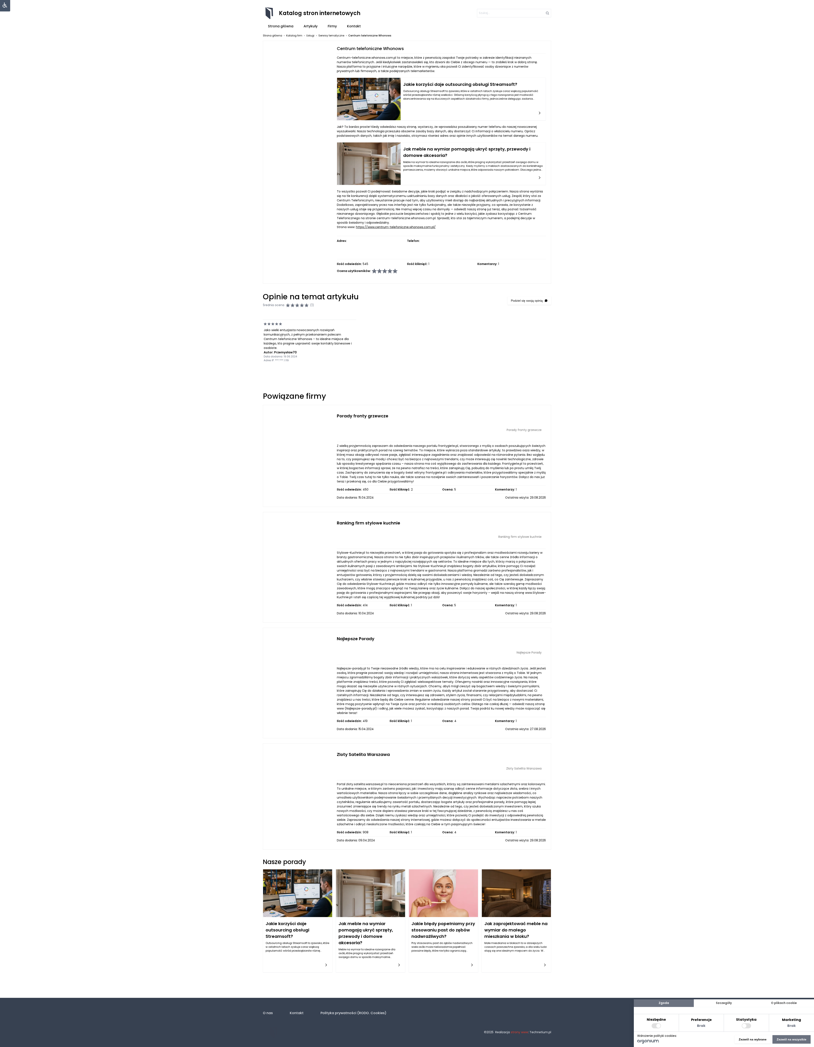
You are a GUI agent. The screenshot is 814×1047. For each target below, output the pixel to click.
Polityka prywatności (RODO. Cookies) (353, 1013)
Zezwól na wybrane (753, 1039)
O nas (268, 1013)
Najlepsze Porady (355, 639)
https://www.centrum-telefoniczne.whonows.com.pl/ (396, 227)
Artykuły (311, 26)
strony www (519, 1032)
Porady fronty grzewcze (362, 416)
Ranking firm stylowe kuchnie (368, 523)
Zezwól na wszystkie (791, 1039)
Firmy (332, 26)
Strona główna (280, 26)
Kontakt (354, 26)
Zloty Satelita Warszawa (363, 754)
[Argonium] (648, 1042)
